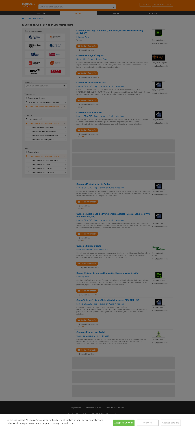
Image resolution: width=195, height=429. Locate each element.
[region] (97, 421)
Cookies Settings (170, 422)
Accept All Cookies (123, 422)
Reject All (147, 422)
